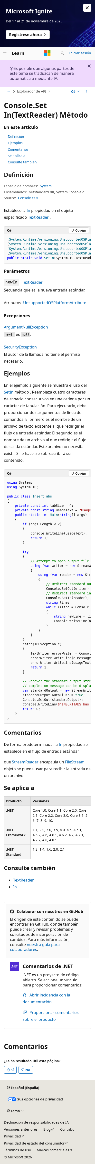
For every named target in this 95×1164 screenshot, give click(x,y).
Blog (47, 1129)
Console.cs (26, 198)
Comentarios (18, 149)
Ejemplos (15, 143)
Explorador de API (31, 91)
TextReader (38, 217)
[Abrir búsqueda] (62, 53)
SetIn (8, 392)
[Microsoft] (47, 53)
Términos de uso (17, 1150)
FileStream (75, 762)
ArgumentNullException (26, 327)
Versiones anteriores (21, 1129)
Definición (16, 136)
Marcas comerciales (53, 1150)
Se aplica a (16, 155)
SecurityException (20, 347)
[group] (47, 248)
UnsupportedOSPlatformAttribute (54, 302)
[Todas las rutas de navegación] (8, 91)
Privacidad (12, 1136)
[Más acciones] (87, 91)
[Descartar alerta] (87, 8)
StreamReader (25, 762)
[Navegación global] (5, 53)
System (46, 186)
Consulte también (22, 162)
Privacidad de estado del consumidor (34, 1143)
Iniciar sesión (80, 53)
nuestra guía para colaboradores (35, 947)
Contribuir (68, 1129)
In (28, 210)
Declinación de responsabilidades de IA (36, 1122)
